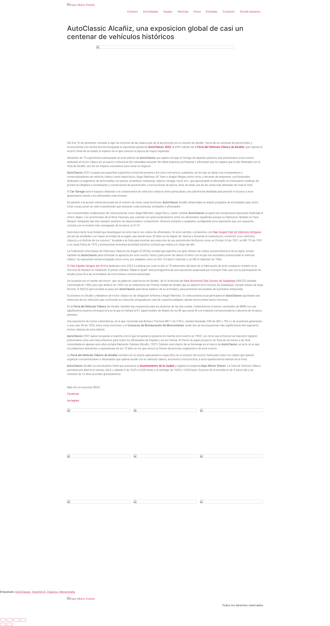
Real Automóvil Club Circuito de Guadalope (209, 280)
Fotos (197, 11)
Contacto (229, 11)
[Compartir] (16, 619)
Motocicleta (67, 591)
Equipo (168, 11)
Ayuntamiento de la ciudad (157, 365)
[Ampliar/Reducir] (3, 619)
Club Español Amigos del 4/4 (87, 265)
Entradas (211, 11)
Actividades (150, 11)
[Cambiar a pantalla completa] (10, 619)
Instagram (73, 400)
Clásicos (52, 591)
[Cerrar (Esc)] (23, 619)
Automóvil (38, 591)
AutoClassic (23, 591)
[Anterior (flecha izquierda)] (3, 624)
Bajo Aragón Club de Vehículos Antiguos (237, 232)
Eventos (132, 11)
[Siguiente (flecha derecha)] (10, 624)
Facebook (73, 393)
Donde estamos (250, 11)
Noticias (183, 11)
